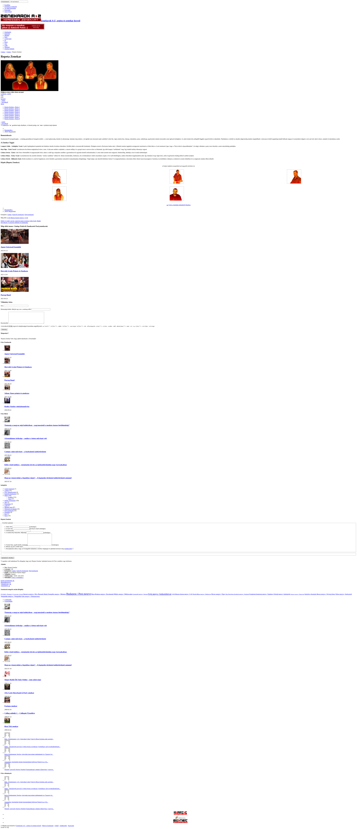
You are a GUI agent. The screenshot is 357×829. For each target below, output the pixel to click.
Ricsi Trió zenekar (11, 726)
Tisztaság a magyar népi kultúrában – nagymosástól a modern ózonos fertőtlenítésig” (37, 425)
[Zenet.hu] (180, 822)
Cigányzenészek (9, 489)
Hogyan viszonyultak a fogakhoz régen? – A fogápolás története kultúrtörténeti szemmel (37, 478)
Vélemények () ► (6, 584)
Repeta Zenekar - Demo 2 (12, 109)
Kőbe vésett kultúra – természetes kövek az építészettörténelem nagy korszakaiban (35, 465)
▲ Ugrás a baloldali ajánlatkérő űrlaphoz (179, 205)
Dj (5, 40)
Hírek (6, 495)
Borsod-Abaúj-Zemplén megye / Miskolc (52, 594)
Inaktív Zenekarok (9, 500)
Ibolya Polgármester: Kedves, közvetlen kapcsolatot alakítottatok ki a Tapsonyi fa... (28, 754)
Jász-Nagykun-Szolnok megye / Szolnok (237, 594)
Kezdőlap (7, 5)
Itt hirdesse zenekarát (10, 6)
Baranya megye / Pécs (30, 594)
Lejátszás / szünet (6, 94)
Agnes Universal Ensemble (11, 247)
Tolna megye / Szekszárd (343, 594)
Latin (6, 45)
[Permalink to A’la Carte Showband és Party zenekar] (7, 689)
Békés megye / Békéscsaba (123, 594)
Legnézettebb (8, 601)
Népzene (7, 47)
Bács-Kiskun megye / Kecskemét (102, 594)
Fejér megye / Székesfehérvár (159, 594)
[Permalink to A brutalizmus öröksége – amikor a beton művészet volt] (7, 435)
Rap (5, 514)
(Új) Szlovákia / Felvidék (17, 594)
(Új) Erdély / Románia (6, 594)
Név (2, 306)
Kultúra (10, 497)
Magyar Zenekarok (47, 825)
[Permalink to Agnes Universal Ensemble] (7, 350)
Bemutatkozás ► (6, 582)
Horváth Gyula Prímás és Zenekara (14, 271)
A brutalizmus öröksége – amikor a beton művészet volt (25, 438)
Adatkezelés (68, 548)
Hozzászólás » (8, 130)
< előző (3, 100)
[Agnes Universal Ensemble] (15, 243)
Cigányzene (7, 39)
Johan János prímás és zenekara (16, 393)
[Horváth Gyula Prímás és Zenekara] (15, 267)
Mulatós (6, 35)
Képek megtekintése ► (8, 580)
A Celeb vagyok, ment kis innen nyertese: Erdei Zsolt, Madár (21, 221)
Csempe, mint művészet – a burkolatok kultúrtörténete (25, 452)
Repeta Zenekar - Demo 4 (12, 112)
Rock (6, 42)
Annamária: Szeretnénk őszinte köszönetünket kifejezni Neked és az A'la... (26, 762)
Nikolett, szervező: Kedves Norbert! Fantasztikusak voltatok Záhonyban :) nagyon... (29, 769)
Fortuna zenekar (10, 706)
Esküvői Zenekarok (18, 214)
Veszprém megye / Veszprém (11, 596)
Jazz (5, 44)
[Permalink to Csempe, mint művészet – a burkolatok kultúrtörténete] (7, 448)
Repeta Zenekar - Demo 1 (12, 107)
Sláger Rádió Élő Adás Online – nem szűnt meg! (22, 680)
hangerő (3, 99)
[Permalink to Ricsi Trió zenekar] (7, 723)
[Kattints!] (22, 29)
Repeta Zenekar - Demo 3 (12, 110)
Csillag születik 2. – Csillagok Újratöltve (19, 713)
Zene (9, 499)
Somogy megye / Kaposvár (297, 594)
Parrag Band (6, 295)
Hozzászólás (4, 323)
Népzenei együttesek (10, 509)
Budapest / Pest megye (78, 593)
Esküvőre (7, 34)
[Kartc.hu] (180, 814)
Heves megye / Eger (218, 594)
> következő (4, 102)
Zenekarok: (7, 32)
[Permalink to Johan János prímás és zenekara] (7, 390)
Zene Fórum (8, 11)
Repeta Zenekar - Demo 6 (12, 115)
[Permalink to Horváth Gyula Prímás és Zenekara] (7, 363)
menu (2, 104)
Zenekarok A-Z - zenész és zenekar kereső (28, 825)
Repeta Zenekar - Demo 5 (12, 114)
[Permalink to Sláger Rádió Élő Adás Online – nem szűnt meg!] (7, 676)
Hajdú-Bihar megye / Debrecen (202, 594)
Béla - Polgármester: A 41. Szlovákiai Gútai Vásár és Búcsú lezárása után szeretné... (29, 739)
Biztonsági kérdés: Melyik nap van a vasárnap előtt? (16, 309)
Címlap (3, 52)
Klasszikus (7, 504)
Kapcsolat (7, 10)
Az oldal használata (10, 8)
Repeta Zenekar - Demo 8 (12, 119)
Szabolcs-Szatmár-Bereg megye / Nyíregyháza (319, 594)
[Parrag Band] (15, 291)
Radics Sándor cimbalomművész (16, 406)
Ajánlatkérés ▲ (5, 586)
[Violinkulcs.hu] (180, 818)
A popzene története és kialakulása (14, 222)
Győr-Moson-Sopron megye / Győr (17, 218)
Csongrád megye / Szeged (140, 594)
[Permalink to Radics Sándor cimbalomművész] (7, 403)
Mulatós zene (8, 507)
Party (6, 37)
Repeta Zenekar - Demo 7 (12, 117)
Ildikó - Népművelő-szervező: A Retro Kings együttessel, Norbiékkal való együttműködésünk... (32, 746)
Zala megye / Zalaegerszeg (30, 596)
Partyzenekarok (29, 214)
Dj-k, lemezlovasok (10, 492)
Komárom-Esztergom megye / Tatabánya (261, 594)
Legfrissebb (7, 599)
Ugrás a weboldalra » (17, 577)
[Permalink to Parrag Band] (7, 376)
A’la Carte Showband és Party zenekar (19, 693)
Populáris (7, 512)
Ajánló (57, 825)
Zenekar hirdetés (9, 49)
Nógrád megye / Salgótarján (282, 594)
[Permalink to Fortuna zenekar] (7, 702)
